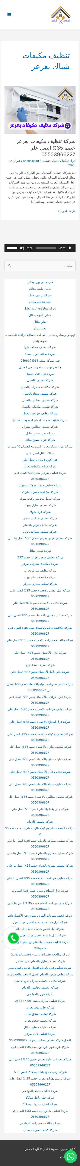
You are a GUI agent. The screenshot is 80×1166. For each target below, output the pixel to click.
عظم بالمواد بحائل (40, 315)
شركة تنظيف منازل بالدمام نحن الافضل (40, 961)
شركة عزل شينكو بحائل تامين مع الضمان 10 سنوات (40, 446)
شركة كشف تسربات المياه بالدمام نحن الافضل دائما (40, 915)
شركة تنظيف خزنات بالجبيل (40, 413)
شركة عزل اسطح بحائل (40, 439)
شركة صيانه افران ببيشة (40, 354)
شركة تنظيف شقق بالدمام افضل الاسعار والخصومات (40, 974)
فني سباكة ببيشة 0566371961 (40, 360)
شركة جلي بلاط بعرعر (40, 1007)
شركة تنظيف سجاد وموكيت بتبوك (40, 485)
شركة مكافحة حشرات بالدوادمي (40, 1123)
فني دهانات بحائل (40, 301)
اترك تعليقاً (69, 160)
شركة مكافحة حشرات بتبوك (40, 492)
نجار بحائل (40, 321)
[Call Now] (13, 938)
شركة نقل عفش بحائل (40, 433)
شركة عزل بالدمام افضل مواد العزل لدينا (40, 935)
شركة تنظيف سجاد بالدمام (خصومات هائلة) (40, 420)
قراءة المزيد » (67, 211)
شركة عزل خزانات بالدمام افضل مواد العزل (40, 922)
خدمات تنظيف (50, 160)
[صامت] (22, 248)
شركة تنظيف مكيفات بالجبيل (40, 406)
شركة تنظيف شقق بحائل (40, 1014)
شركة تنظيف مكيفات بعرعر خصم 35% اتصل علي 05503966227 (46, 148)
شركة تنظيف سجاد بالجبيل (40, 393)
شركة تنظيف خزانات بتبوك (40, 518)
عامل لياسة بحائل (40, 288)
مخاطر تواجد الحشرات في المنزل (40, 367)
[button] (70, 1156)
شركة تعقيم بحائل (40, 550)
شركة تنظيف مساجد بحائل (40, 531)
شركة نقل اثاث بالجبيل (40, 374)
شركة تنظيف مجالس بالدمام (40, 987)
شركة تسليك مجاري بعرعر (40, 583)
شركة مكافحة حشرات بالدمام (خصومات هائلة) (40, 954)
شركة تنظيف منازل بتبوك (40, 505)
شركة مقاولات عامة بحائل (40, 308)
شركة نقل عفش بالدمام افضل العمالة (40, 929)
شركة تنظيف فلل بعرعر (40, 1034)
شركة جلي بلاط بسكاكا (40, 1097)
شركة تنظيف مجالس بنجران (40, 426)
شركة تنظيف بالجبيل (40, 380)
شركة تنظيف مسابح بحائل (40, 1027)
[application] (40, 248)
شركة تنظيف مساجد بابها (40, 347)
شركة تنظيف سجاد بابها (40, 665)
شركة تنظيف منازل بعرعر (40, 570)
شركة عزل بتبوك (40, 512)
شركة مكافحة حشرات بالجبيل (40, 387)
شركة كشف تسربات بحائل (40, 1130)
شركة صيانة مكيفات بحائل (40, 466)
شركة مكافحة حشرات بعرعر (40, 564)
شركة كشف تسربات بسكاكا (40, 1104)
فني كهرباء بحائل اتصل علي (40, 459)
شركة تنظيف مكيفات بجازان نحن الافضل (40, 981)
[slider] (13, 248)
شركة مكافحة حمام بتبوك (40, 577)
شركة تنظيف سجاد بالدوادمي (40, 1091)
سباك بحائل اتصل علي (40, 453)
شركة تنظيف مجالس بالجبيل (40, 400)
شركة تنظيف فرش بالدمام (40, 525)
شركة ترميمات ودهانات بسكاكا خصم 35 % (40, 1072)
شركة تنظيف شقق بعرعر (40, 1020)
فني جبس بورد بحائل (40, 282)
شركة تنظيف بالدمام (40, 821)
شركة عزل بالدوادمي (40, 994)
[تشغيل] (70, 248)
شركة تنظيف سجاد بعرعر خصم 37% (40, 557)
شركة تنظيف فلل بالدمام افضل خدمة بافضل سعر (40, 967)
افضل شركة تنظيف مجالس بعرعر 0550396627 (40, 1040)
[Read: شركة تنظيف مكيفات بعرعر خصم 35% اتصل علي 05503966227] (40, 109)
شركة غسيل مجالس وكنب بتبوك (40, 498)
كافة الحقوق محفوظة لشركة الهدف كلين (50, 1149)
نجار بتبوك (40, 328)
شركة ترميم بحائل (40, 295)
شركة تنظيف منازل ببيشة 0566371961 (40, 1000)
